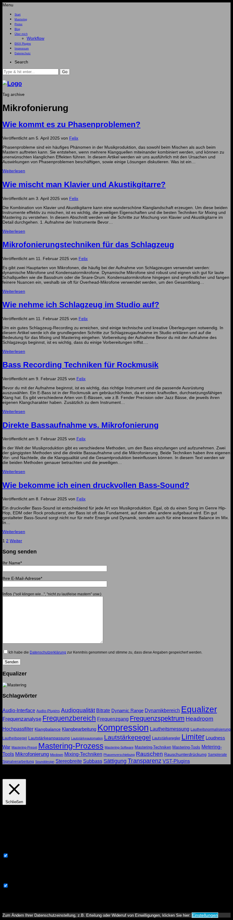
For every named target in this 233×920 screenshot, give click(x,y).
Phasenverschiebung (119, 754)
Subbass (92, 761)
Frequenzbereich (69, 718)
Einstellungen (205, 915)
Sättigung (115, 761)
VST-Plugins (176, 761)
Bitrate (103, 710)
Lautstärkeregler (166, 738)
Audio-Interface (18, 710)
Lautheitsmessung (169, 729)
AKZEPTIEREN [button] (47, 771)
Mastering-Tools (186, 747)
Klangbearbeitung (79, 729)
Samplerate (217, 755)
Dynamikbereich (162, 710)
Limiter (192, 737)
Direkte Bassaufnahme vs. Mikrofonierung (80, 425)
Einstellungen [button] (17, 771)
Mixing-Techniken (83, 754)
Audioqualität (78, 710)
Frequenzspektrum (157, 718)
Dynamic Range (127, 710)
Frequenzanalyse (21, 719)
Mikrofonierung (32, 754)
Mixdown (56, 754)
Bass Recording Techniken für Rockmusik (80, 364)
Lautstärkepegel (127, 737)
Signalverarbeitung (18, 761)
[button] (65, 72)
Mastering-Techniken (153, 747)
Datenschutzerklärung (48, 652)
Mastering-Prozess (70, 745)
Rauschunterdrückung (185, 754)
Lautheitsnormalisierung (211, 729)
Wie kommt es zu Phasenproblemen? (71, 124)
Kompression (123, 727)
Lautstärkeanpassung (49, 738)
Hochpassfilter (17, 729)
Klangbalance (48, 729)
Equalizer (199, 709)
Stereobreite (69, 761)
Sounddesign (44, 761)
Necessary (20, 856)
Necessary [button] (12, 850)
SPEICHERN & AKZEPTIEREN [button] (31, 905)
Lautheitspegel (14, 738)
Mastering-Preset (24, 747)
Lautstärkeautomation (87, 738)
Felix (73, 138)
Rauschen (149, 754)
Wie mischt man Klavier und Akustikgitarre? (84, 184)
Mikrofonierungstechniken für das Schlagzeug (88, 244)
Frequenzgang (113, 719)
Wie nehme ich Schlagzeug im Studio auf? (80, 304)
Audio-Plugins (48, 711)
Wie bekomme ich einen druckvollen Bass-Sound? (95, 485)
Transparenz (144, 760)
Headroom (199, 718)
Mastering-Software (119, 747)
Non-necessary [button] (17, 880)
